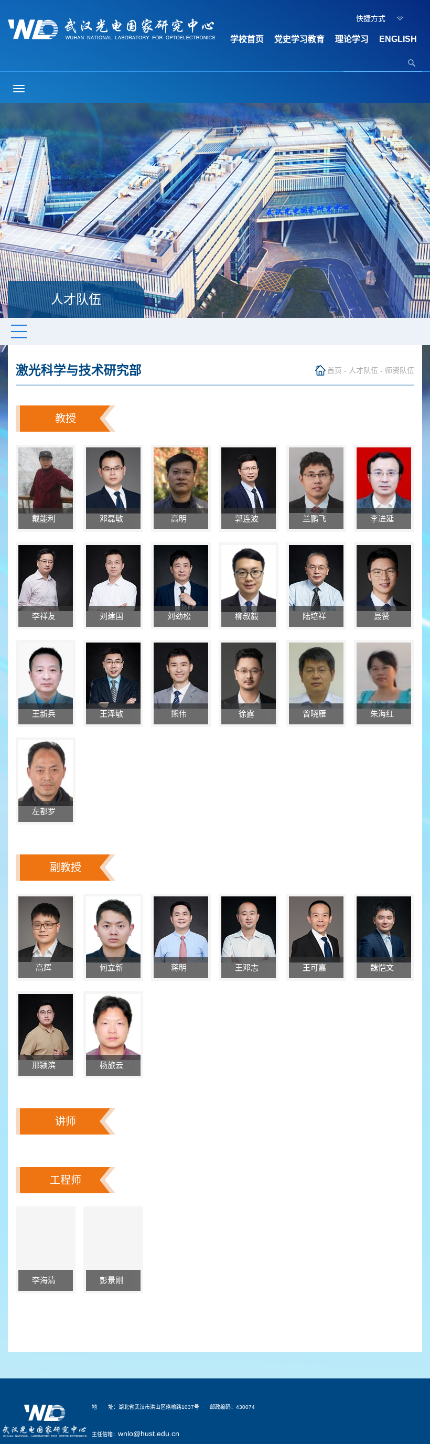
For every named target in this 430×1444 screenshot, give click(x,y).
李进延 (384, 518)
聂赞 (384, 616)
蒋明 (181, 967)
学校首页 (247, 39)
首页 (334, 370)
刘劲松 (181, 616)
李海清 (46, 1280)
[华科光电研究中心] (111, 28)
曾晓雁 (316, 713)
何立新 (113, 967)
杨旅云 (113, 1065)
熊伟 (181, 713)
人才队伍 (363, 370)
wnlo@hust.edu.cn (148, 1433)
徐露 (249, 713)
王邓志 (249, 967)
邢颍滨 (46, 1065)
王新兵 (46, 713)
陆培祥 (316, 616)
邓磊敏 (113, 518)
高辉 (46, 967)
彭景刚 (113, 1280)
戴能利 (46, 518)
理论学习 (352, 39)
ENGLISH (398, 39)
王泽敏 (113, 713)
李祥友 (46, 616)
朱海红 (384, 713)
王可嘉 (316, 967)
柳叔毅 (249, 616)
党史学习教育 (299, 39)
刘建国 (113, 616)
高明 (181, 518)
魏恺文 (384, 967)
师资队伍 (399, 370)
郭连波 (249, 518)
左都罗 (46, 811)
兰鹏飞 (316, 518)
